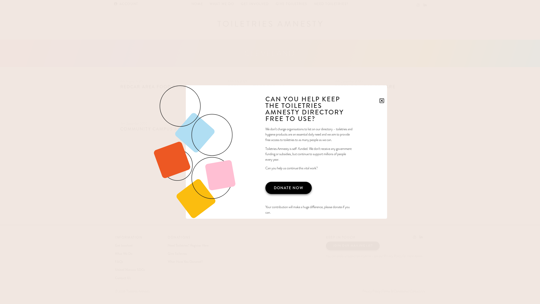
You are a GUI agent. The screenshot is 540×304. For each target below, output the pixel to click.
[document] (270, 152)
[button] (382, 101)
